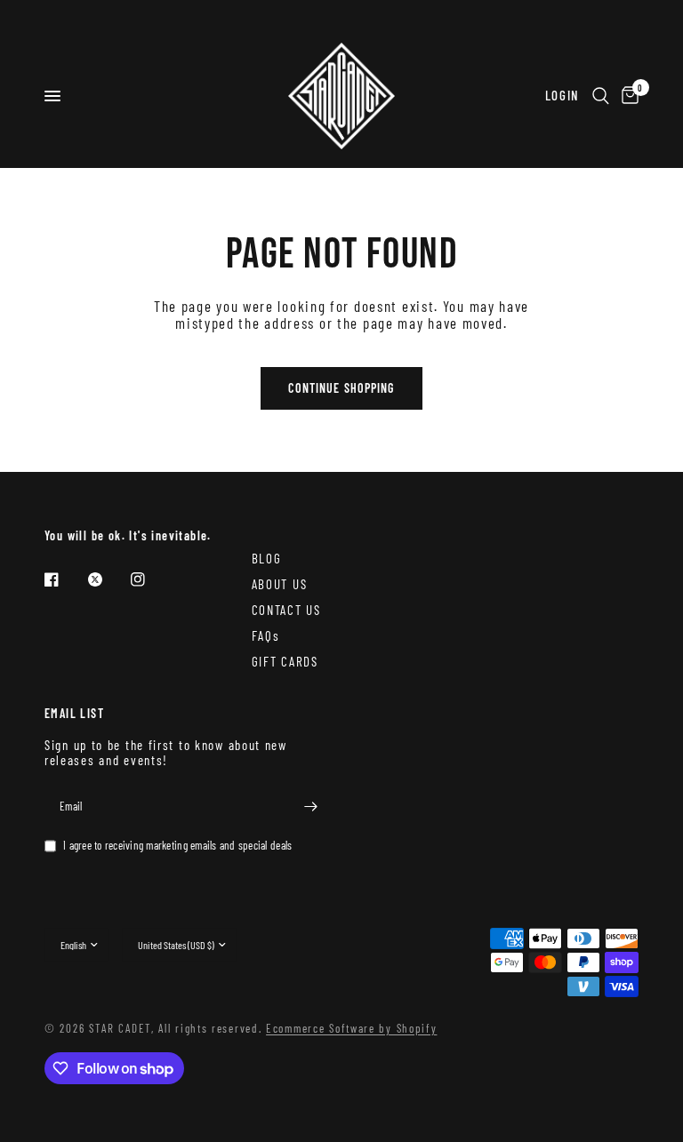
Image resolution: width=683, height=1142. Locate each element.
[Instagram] (150, 579)
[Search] (600, 96)
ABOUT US (280, 584)
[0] (627, 96)
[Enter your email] (310, 807)
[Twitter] (107, 579)
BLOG (267, 558)
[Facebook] (64, 579)
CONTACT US (286, 610)
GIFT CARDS (285, 661)
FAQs (266, 635)
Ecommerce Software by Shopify (351, 1028)
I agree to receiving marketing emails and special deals (177, 845)
